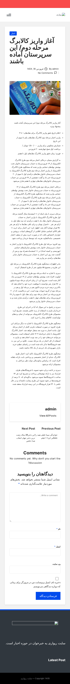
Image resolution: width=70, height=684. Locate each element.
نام (58, 529)
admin (50, 409)
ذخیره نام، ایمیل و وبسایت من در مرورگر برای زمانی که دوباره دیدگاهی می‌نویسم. (35, 584)
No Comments (45, 73)
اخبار (13, 33)
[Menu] (9, 15)
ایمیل (57, 546)
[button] (47, 416)
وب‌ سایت (56, 564)
